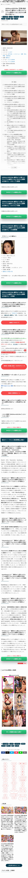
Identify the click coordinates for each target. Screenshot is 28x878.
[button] (3, 752)
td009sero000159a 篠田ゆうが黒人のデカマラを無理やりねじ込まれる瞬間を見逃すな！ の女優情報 (14, 98)
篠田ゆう (8, 18)
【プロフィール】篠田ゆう (13, 102)
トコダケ (10, 16)
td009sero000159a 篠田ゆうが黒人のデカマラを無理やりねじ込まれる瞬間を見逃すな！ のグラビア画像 (14, 92)
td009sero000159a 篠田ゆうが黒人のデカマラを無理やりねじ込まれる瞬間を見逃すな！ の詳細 (14, 106)
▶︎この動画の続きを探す (14, 732)
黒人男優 (16, 18)
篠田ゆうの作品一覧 (8, 271)
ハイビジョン (16, 16)
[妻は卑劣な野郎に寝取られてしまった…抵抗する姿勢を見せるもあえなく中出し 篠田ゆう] (8, 701)
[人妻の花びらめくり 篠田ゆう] (20, 701)
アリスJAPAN (5, 16)
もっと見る (14, 167)
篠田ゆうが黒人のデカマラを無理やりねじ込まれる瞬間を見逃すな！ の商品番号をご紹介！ (16, 127)
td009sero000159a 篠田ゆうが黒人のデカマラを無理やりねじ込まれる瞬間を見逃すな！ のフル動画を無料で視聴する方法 (16, 112)
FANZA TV (14, 313)
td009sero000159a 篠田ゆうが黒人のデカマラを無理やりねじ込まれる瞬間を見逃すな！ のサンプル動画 (14, 86)
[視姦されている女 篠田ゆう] (20, 684)
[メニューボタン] (1, 1)
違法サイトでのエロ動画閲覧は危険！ (13, 134)
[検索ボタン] (27, 1)
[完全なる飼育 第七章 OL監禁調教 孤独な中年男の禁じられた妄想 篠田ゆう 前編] (8, 684)
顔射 (12, 18)
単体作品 (21, 16)
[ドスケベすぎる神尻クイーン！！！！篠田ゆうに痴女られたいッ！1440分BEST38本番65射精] (8, 718)
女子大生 (3, 18)
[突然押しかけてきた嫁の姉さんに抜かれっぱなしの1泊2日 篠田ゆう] (20, 718)
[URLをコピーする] (25, 752)
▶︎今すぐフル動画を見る (14, 73)
